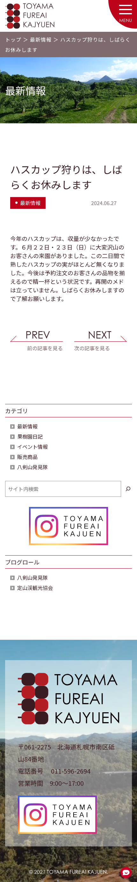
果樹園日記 (30, 436)
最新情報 (41, 39)
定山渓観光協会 (35, 587)
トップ (13, 39)
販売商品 (27, 457)
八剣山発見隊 (32, 467)
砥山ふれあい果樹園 (37, 16)
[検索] (128, 489)
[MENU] (125, 11)
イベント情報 (32, 446)
